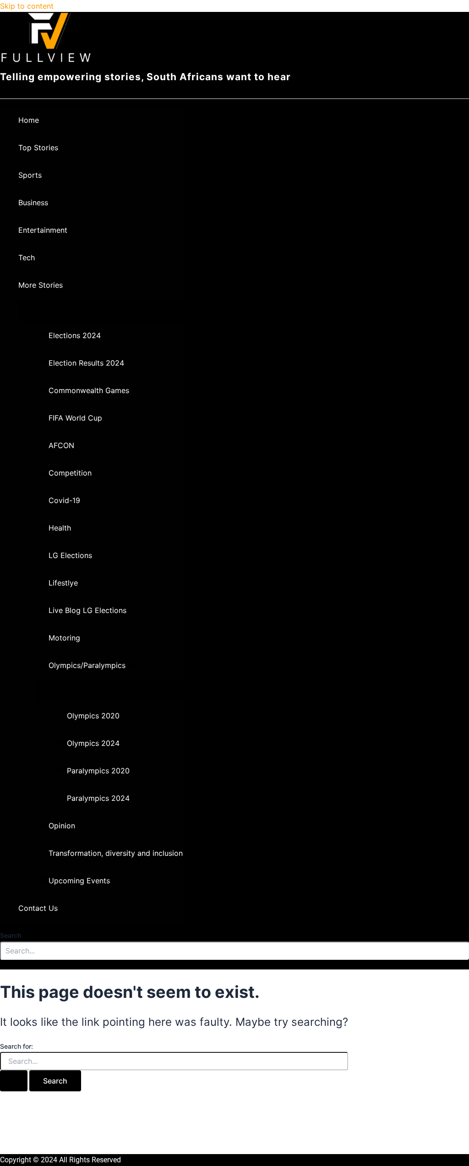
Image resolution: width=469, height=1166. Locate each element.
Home (28, 120)
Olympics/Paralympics (87, 665)
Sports (30, 175)
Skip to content (27, 6)
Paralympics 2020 (98, 770)
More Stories (40, 285)
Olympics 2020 (93, 715)
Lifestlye (63, 582)
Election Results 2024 (86, 362)
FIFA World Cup (75, 417)
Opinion (62, 825)
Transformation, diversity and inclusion (116, 853)
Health (60, 527)
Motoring (64, 637)
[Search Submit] (13, 1080)
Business (33, 202)
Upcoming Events (79, 880)
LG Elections (70, 555)
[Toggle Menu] (100, 310)
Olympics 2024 (93, 743)
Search (10, 935)
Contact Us (38, 908)
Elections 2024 (75, 335)
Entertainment (42, 230)
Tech (26, 257)
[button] (69, 285)
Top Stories (38, 147)
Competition (70, 472)
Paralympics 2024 (98, 798)
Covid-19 (64, 500)
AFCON (61, 445)
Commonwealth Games (89, 390)
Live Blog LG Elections (87, 610)
